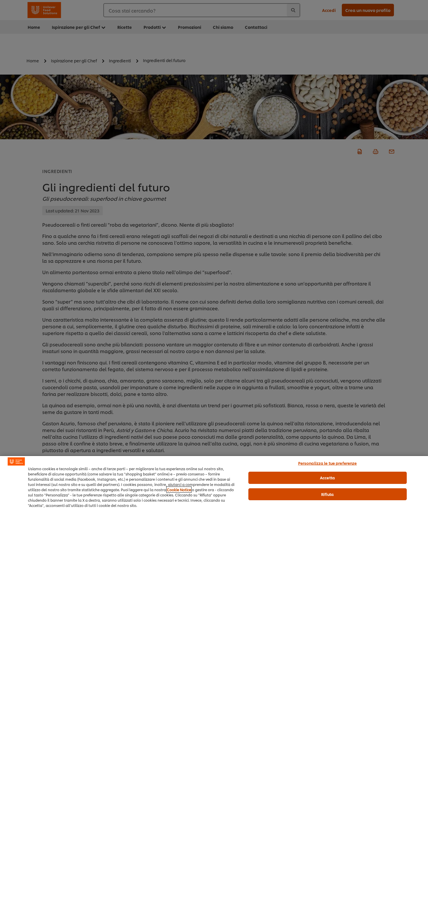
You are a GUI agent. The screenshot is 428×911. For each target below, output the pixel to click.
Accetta (327, 477)
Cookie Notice (179, 489)
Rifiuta (327, 494)
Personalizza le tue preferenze (327, 463)
